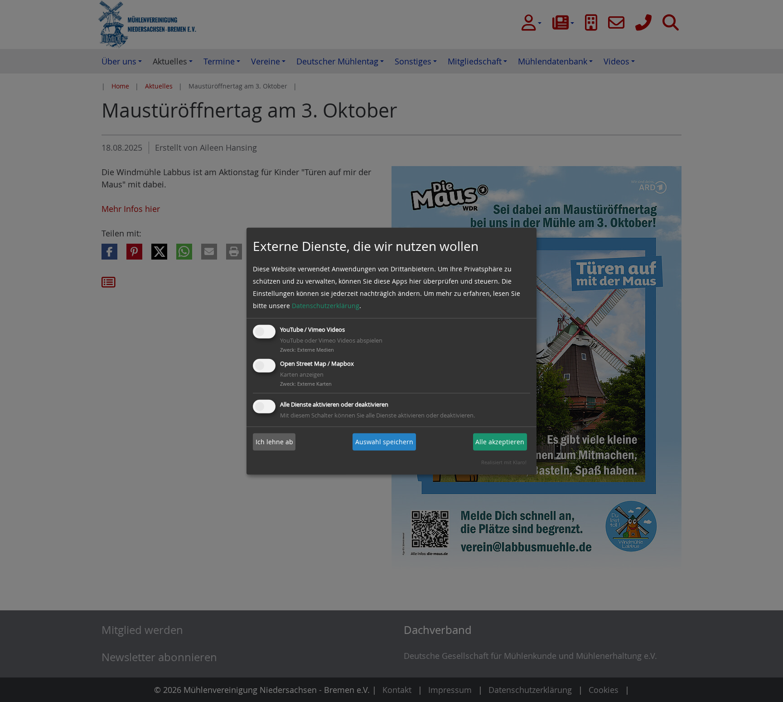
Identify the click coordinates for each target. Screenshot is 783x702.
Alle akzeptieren (499, 441)
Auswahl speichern (384, 441)
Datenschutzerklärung (325, 305)
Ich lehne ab (274, 441)
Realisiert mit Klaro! (504, 462)
